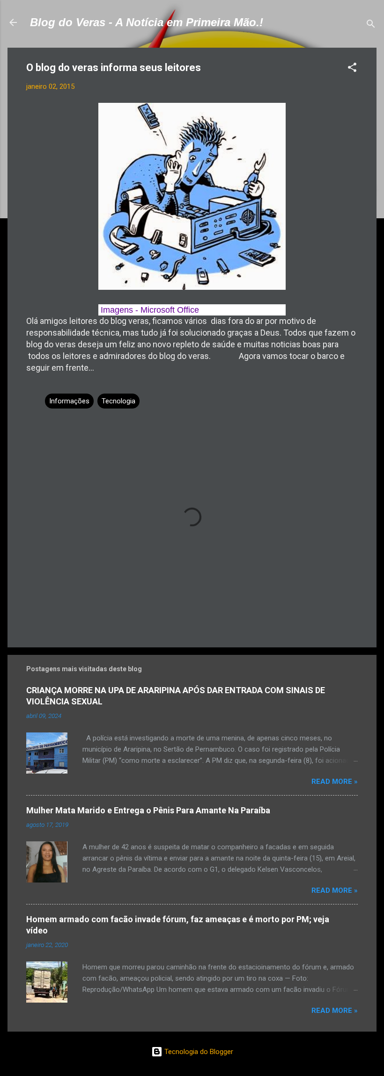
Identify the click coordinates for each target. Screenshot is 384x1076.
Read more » (334, 781)
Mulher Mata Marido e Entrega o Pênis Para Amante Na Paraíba (148, 810)
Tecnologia (118, 401)
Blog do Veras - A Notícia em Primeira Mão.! (146, 22)
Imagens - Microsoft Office (148, 310)
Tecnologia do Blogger (197, 1051)
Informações (69, 401)
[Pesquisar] (371, 25)
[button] (352, 69)
